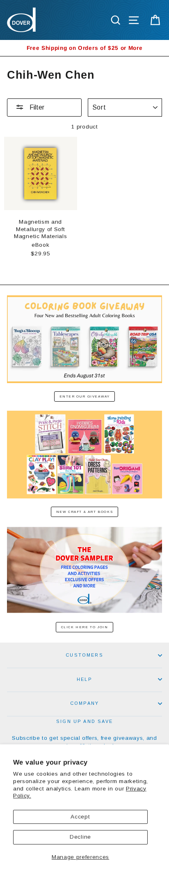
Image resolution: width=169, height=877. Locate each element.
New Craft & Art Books (84, 512)
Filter (36, 107)
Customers (84, 654)
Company (84, 703)
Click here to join (84, 627)
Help (84, 679)
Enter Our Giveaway (84, 396)
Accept (80, 817)
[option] (84, 48)
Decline (80, 837)
